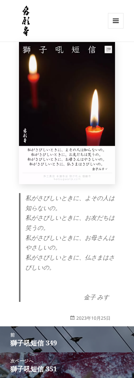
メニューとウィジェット (115, 28)
